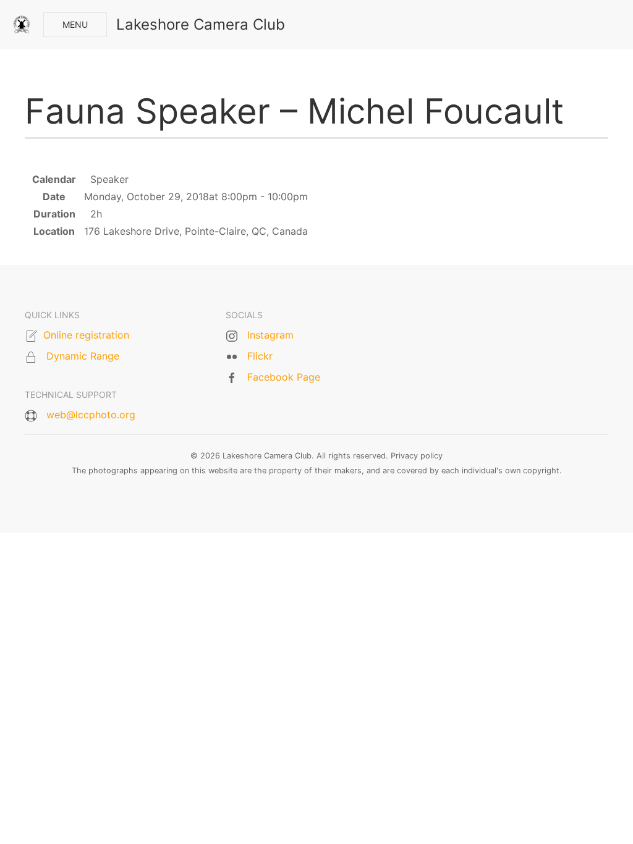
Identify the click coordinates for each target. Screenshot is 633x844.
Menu (75, 24)
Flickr (260, 356)
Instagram (270, 335)
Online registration (86, 335)
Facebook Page (283, 377)
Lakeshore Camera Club (200, 24)
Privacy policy (417, 455)
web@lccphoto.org (90, 414)
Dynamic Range (82, 356)
